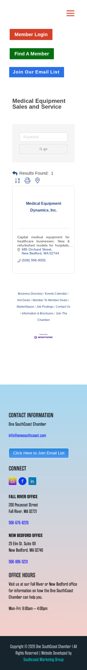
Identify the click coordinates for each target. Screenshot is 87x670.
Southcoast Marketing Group (43, 659)
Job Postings (44, 306)
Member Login (31, 34)
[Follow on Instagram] (12, 481)
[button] (14, 173)
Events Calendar (56, 293)
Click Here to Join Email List (39, 453)
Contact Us (63, 306)
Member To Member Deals (50, 300)
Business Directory (30, 293)
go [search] (45, 149)
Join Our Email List (36, 71)
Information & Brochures (37, 313)
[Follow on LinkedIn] (32, 481)
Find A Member (31, 53)
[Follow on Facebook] (22, 481)
